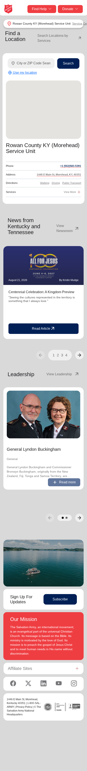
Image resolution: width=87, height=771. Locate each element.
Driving (56, 183)
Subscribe (60, 599)
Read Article (43, 329)
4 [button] (66, 355)
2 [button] (58, 355)
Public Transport (71, 183)
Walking (44, 183)
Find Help (39, 9)
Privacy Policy (24, 706)
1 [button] (54, 355)
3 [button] (62, 355)
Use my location (22, 72)
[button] (79, 355)
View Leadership (62, 374)
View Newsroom (67, 228)
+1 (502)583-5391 (70, 166)
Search (68, 63)
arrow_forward (79, 355)
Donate (67, 9)
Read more (64, 482)
